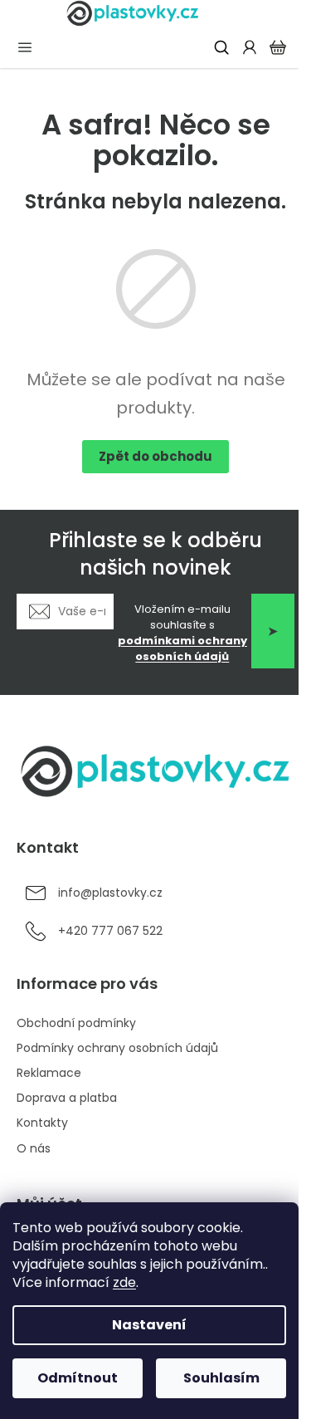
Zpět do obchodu (155, 456)
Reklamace (49, 1072)
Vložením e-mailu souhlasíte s (182, 633)
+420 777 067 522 (110, 930)
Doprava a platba (67, 1097)
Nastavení (149, 1324)
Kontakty (42, 1122)
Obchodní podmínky (76, 1023)
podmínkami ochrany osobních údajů (182, 648)
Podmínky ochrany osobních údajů (117, 1048)
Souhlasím (221, 1377)
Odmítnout (77, 1377)
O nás (34, 1148)
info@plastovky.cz (110, 892)
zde (124, 1282)
